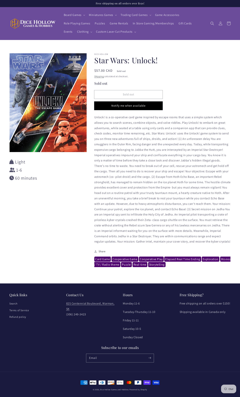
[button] (74, 15)
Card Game (102, 259)
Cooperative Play (151, 259)
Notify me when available (128, 105)
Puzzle (126, 265)
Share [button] (102, 251)
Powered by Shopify (138, 389)
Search (13, 303)
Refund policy (17, 317)
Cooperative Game (124, 259)
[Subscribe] (150, 358)
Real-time (140, 265)
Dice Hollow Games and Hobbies (114, 389)
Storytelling (157, 265)
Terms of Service (19, 310)
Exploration (210, 259)
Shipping (99, 76)
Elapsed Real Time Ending (182, 259)
